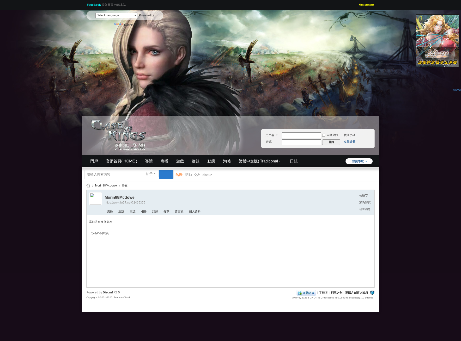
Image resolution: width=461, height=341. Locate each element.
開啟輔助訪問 (357, 3)
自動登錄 (332, 135)
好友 (124, 185)
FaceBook (94, 4)
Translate (130, 25)
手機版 (323, 292)
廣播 (164, 161)
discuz (207, 175)
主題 (121, 211)
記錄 (155, 211)
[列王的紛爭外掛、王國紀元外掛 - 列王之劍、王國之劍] (120, 134)
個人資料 (194, 211)
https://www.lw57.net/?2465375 (125, 202)
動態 (211, 161)
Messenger (366, 4)
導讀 (149, 161)
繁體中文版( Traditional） (260, 161)
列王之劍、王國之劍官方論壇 (349, 292)
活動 (188, 175)
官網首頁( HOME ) (121, 161)
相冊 (144, 211)
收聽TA (363, 195)
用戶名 (270, 135)
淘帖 (227, 161)
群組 (196, 161)
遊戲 (180, 161)
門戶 (94, 161)
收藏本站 (120, 4)
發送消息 (365, 209)
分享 (166, 211)
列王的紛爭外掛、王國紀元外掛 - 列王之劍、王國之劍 (88, 185)
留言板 (179, 211)
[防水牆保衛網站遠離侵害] (372, 292)
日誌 (293, 161)
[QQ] (306, 292)
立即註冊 (349, 141)
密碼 (269, 141)
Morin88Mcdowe (106, 185)
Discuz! (108, 292)
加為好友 (365, 202)
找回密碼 (349, 135)
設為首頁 (107, 4)
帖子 (149, 174)
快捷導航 (358, 161)
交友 (197, 175)
